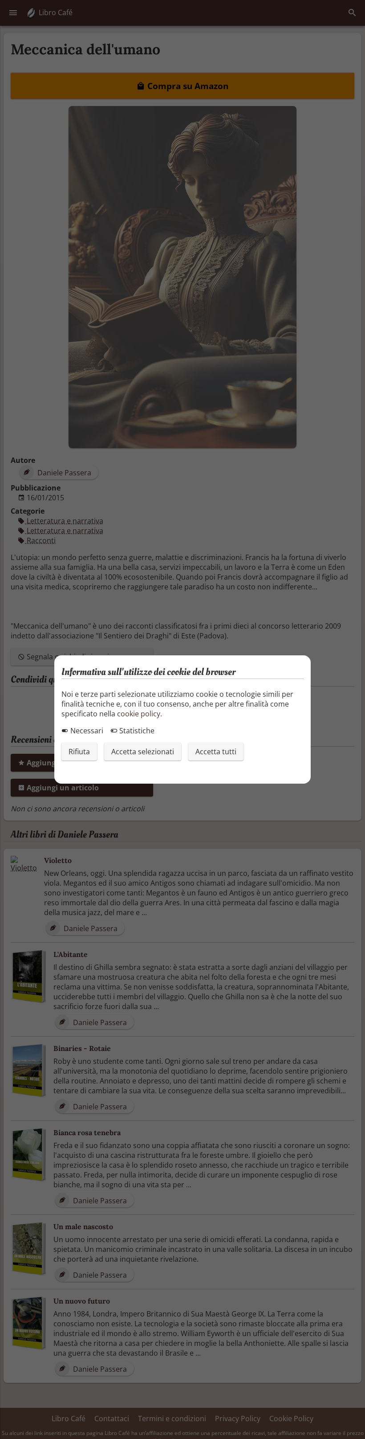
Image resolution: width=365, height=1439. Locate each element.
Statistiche (136, 731)
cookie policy (138, 714)
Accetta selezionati (142, 751)
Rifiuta (79, 751)
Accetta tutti (215, 751)
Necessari (86, 731)
